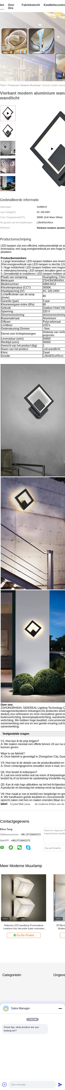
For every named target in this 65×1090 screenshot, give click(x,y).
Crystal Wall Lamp (20, 804)
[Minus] (60, 1008)
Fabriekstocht (31, 4)
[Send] (60, 1084)
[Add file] (4, 1084)
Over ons (11, 6)
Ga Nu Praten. (25, 935)
